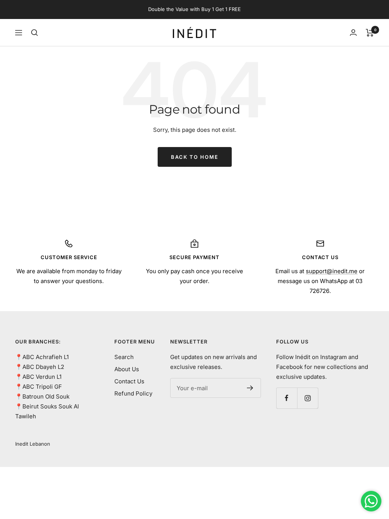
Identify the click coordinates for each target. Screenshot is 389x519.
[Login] (353, 32)
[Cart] (370, 32)
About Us (126, 369)
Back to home (194, 157)
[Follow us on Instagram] (307, 398)
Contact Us (129, 381)
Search (124, 357)
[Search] (34, 32)
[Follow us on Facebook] (286, 398)
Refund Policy (133, 393)
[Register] (250, 388)
